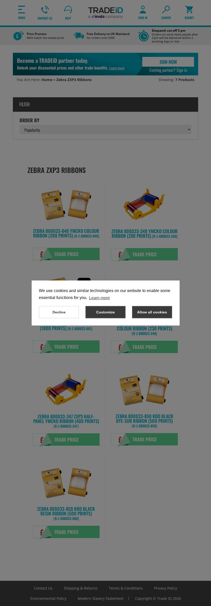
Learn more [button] (99, 298)
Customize (105, 312)
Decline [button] (59, 312)
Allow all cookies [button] (152, 312)
